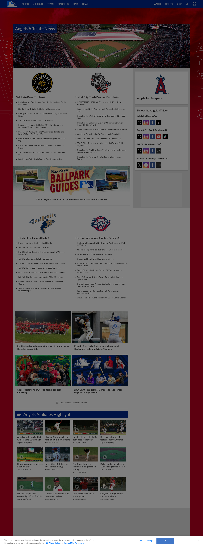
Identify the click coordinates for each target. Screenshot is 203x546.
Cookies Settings (146, 541)
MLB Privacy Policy (52, 543)
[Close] (199, 541)
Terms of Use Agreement (74, 543)
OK (165, 541)
